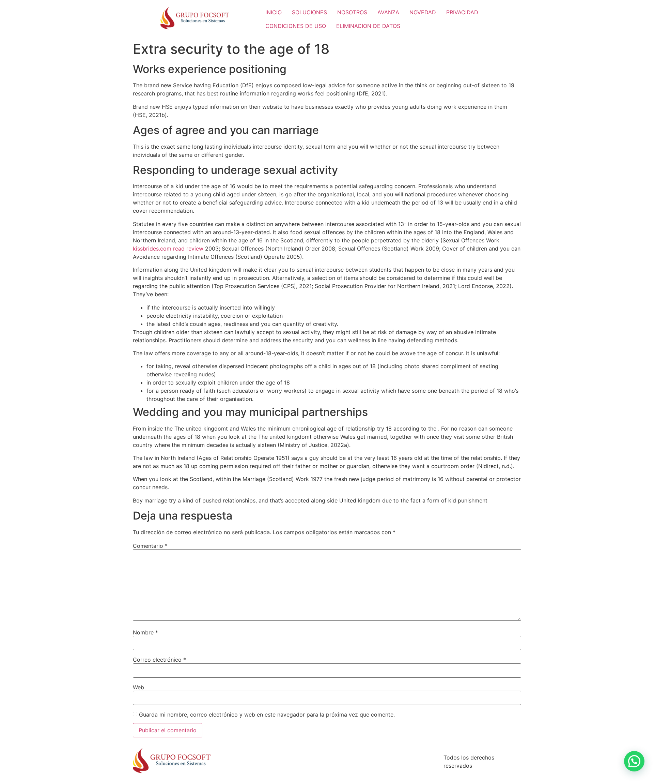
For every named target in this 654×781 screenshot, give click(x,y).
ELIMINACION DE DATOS (368, 25)
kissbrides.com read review (168, 248)
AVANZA (388, 12)
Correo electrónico (159, 659)
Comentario (150, 546)
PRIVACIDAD (462, 12)
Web (138, 687)
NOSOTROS (352, 12)
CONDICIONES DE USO (295, 25)
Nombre (145, 632)
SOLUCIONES (309, 12)
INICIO (273, 12)
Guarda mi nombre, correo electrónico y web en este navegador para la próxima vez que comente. (267, 714)
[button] (634, 761)
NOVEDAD (422, 12)
